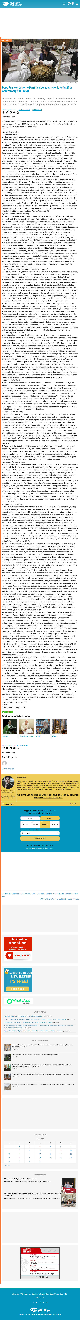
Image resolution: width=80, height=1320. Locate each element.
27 (71, 1158)
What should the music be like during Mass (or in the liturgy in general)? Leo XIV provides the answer (42, 1074)
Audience (27, 1294)
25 (50, 1158)
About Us (15, 1294)
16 (29, 1154)
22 (19, 1158)
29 (19, 1161)
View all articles (8, 769)
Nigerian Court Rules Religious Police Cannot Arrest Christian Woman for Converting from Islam (33, 1031)
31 (40, 1161)
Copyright (63, 1294)
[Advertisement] (40, 22)
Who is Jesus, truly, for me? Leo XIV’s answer (20, 1179)
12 (60, 1150)
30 (29, 1161)
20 (71, 1154)
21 (9, 1158)
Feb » (9, 1166)
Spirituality (6, 40)
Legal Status (54, 1294)
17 (40, 1154)
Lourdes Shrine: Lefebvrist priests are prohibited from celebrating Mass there (35, 1054)
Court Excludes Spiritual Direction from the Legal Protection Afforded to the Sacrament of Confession (35, 1019)
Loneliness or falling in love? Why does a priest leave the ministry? (24, 1016)
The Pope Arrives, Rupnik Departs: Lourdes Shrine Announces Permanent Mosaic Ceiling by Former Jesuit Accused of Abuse (42, 1046)
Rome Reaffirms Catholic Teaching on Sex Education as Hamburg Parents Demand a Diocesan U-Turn (43, 1084)
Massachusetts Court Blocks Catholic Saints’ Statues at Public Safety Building (28, 1022)
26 (60, 1158)
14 (9, 1154)
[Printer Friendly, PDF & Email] (7, 712)
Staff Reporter (24, 110)
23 (29, 1158)
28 (9, 1161)
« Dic (5, 1166)
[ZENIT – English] (22, 3)
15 (19, 1154)
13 (71, 1150)
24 (40, 1158)
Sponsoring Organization (40, 1294)
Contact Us (40, 1297)
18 (50, 1154)
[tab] (30, 1250)
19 (60, 1154)
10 (40, 1150)
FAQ (21, 1294)
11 (50, 1150)
